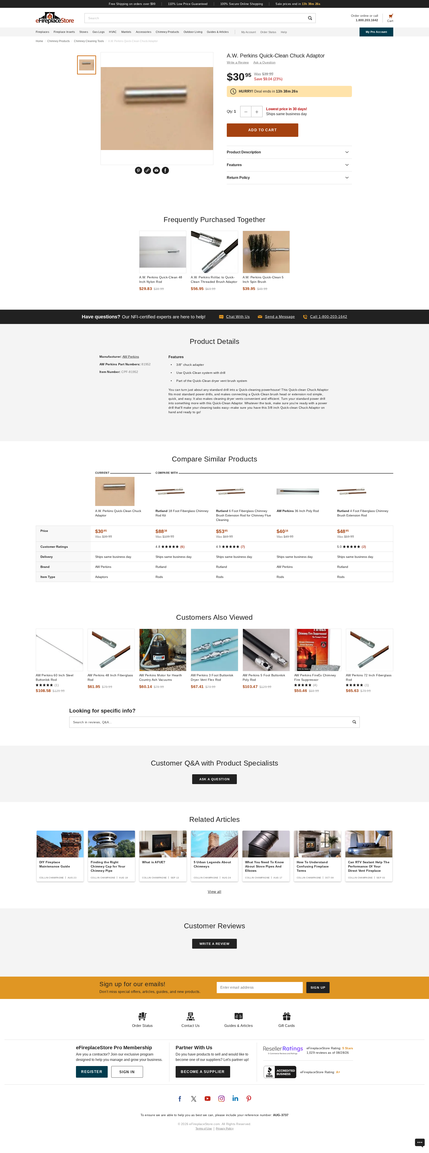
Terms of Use (204, 1128)
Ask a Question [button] (264, 62)
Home (39, 41)
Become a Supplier (203, 1072)
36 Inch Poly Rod (298, 511)
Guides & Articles (218, 32)
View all (214, 892)
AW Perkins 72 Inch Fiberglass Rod (368, 677)
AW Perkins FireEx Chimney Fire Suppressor (315, 677)
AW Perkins (130, 356)
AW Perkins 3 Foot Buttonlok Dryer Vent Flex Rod (212, 677)
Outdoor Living (193, 32)
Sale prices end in (297, 4)
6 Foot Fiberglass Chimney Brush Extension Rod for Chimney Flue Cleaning (243, 515)
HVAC (113, 32)
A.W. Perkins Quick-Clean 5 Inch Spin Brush (263, 279)
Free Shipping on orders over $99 (132, 4)
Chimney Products (167, 32)
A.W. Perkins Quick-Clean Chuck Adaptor (118, 513)
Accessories (143, 32)
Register (91, 1072)
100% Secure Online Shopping (241, 4)
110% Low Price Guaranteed (188, 4)
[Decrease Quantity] (245, 111)
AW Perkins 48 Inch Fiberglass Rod (110, 677)
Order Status (268, 32)
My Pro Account (376, 32)
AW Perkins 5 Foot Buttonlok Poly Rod (264, 677)
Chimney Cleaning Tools (89, 41)
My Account (248, 32)
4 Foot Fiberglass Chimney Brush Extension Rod (362, 513)
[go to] (162, 252)
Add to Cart (262, 130)
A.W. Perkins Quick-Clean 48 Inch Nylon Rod (160, 279)
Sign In (127, 1072)
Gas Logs (99, 32)
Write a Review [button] (238, 62)
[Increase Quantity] (257, 111)
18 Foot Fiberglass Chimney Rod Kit (182, 513)
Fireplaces (42, 32)
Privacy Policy (224, 1128)
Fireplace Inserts (64, 32)
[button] (276, 317)
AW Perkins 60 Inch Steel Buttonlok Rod (54, 677)
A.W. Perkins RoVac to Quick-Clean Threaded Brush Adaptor (214, 279)
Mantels (126, 32)
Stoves (83, 32)
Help (284, 32)
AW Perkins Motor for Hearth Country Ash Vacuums (160, 677)
